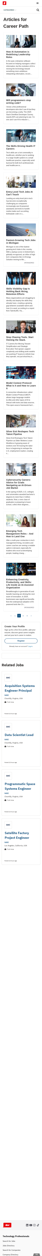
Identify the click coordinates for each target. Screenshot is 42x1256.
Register (21, 641)
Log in (30, 646)
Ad (37, 1254)
